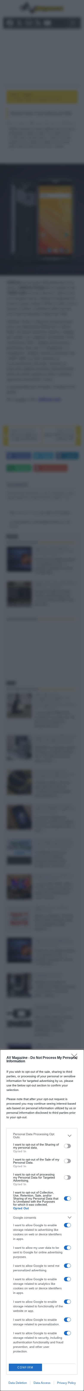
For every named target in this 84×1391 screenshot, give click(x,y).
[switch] (67, 1146)
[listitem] (42, 1136)
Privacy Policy (66, 1382)
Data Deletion (17, 1382)
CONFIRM (25, 1367)
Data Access (42, 1382)
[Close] (76, 1058)
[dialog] (42, 1220)
